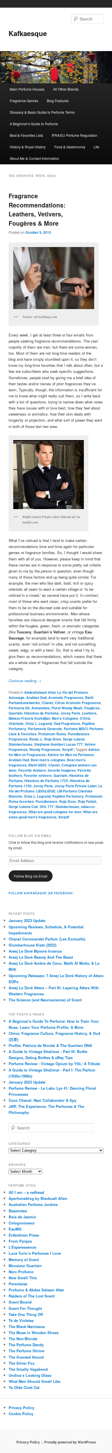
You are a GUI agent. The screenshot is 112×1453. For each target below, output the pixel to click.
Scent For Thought (25, 1308)
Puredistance (46, 801)
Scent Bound (20, 1302)
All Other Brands (66, 89)
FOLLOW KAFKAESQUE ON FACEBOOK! (41, 893)
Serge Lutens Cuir (23, 806)
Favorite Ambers (32, 770)
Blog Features (58, 100)
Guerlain (15, 713)
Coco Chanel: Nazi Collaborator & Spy (42, 1100)
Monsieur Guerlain (25, 1265)
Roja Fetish (87, 801)
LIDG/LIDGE (45, 791)
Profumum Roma (52, 733)
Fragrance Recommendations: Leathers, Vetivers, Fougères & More (37, 209)
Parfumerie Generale (45, 728)
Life (96, 146)
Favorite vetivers (38, 775)
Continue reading (25, 680)
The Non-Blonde (23, 1338)
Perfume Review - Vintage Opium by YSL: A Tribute (54, 1063)
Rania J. (36, 739)
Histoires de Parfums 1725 (46, 780)
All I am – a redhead (26, 1192)
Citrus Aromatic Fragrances (78, 702)
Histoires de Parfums (41, 713)
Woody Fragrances (44, 749)
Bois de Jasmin (22, 1217)
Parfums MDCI (76, 728)
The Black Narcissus (27, 1326)
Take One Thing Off (26, 1314)
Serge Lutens (74, 739)
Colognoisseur (22, 1223)
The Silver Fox (21, 1363)
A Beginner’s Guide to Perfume (34, 123)
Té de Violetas (21, 1320)
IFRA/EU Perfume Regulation (74, 135)
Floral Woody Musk (66, 707)
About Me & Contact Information (34, 158)
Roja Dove (52, 739)
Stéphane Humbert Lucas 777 (58, 744)
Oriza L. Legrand (38, 723)
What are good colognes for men (54, 811)
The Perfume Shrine (26, 1350)
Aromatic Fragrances (65, 697)
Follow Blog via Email (30, 876)
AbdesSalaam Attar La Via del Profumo (56, 692)
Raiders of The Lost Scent (32, 1296)
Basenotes (18, 1210)
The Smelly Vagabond (28, 1369)
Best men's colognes (48, 759)
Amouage (16, 697)
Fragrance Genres (24, 100)
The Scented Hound (26, 1357)
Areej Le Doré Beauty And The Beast (41, 957)
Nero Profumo (21, 1271)
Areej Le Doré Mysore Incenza (35, 951)
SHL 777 (47, 806)
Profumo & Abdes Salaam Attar (36, 1290)
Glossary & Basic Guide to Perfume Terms (42, 112)
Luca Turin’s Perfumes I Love (35, 1253)
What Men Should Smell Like (34, 1381)
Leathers (89, 713)
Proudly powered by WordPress (70, 1442)
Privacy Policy (21, 1407)
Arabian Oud (36, 697)
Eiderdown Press (24, 1235)
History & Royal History (28, 146)
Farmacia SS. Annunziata (29, 707)
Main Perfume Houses (27, 89)
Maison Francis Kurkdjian (29, 718)
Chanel (47, 702)
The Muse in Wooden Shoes (34, 1332)
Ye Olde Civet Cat (24, 1387)
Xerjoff (67, 749)
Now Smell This (23, 1277)
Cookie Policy (21, 1413)
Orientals (16, 723)
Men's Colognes (65, 718)
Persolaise (18, 1283)
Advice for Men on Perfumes (70, 754)
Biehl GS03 (37, 765)
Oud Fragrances (67, 723)
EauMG (15, 1229)
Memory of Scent (24, 1259)
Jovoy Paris (70, 713)
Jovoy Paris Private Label (75, 785)
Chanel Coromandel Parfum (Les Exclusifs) (47, 939)
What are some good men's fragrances (53, 814)
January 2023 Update (27, 920)
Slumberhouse (20, 744)
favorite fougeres (62, 770)
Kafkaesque (28, 33)
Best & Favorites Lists (26, 135)
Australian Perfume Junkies (33, 1204)
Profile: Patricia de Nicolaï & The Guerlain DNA (50, 1045)
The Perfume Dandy (26, 1344)
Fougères (92, 707)
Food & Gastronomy (69, 146)
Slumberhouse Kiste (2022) (32, 945)
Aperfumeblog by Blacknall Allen (38, 1198)
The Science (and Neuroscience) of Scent (45, 1000)
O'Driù (85, 718)
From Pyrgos (20, 1241)
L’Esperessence (22, 1247)
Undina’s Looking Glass (30, 1375)
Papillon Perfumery (68, 796)
